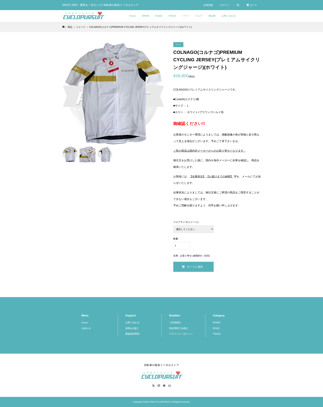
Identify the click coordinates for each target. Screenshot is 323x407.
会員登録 (208, 5)
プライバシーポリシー (181, 333)
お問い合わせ (229, 15)
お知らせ (86, 328)
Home (132, 15)
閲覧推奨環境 (132, 333)
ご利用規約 (175, 322)
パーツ (185, 15)
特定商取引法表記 (178, 328)
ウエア (198, 15)
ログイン (224, 5)
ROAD (158, 15)
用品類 (212, 15)
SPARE (145, 15)
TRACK (172, 15)
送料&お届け (132, 328)
